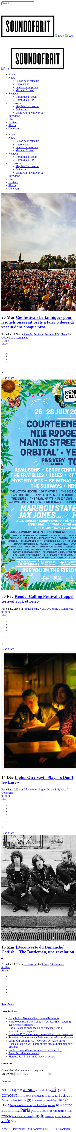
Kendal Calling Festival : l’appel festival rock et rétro (37, 598)
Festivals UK (52, 334)
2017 (4, 1090)
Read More (7, 377)
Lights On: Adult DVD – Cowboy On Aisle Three (36, 1040)
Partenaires (19, 1128)
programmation (56, 1110)
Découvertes (30, 789)
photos (36, 1110)
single (38, 1115)
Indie (34, 1100)
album (29, 1089)
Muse (44, 1105)
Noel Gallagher (7, 1111)
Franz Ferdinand (20, 1100)
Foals (4, 1100)
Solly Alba (60, 789)
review (6, 1116)
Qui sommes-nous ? (39, 1128)
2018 (10, 1090)
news (51, 1105)
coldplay (63, 1090)
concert (9, 1095)
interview (41, 1100)
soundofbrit (49, 1116)
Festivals (38, 334)
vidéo (5, 1120)
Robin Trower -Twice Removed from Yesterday (35, 1050)
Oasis (17, 1111)
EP (56, 1095)
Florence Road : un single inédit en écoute (31, 1056)
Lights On (44, 789)
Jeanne (54, 608)
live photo (15, 1105)
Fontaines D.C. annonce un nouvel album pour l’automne (40, 1034)
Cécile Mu (7, 337)
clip (55, 1089)
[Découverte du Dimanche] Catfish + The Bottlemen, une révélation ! (37, 952)
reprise (69, 1111)
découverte (38, 1095)
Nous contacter (61, 1128)
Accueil (5, 1128)
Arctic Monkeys (43, 1090)
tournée (66, 1116)
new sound (64, 1105)
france (9, 1100)
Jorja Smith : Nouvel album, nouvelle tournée (33, 1018)
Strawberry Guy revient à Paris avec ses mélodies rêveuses (41, 1037)
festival (65, 1095)
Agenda (27, 334)
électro (13, 1121)
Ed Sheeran (49, 1096)
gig (29, 1100)
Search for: (7, 1073)
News (64, 334)
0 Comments (21, 337)
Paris (25, 1110)
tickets (58, 1116)
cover (28, 1095)
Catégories (7, 1070)
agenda (17, 1090)
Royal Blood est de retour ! (23, 1053)
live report (26, 1105)
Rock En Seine (25, 1116)
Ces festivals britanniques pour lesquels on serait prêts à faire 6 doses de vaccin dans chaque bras (38, 322)
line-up (63, 1100)
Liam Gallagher (52, 1100)
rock (15, 1116)
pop (44, 1110)
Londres (37, 1105)
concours (21, 1096)
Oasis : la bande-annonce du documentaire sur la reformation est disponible (35, 1029)
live (5, 1104)
